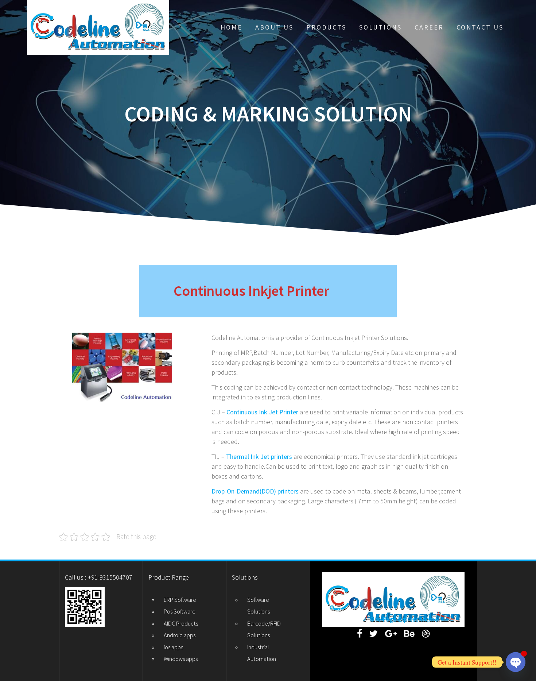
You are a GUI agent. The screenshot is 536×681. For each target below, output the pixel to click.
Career (429, 27)
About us (274, 27)
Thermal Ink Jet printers (259, 456)
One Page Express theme (404, 619)
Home (231, 27)
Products (326, 27)
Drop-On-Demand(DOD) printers (255, 491)
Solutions (380, 27)
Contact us (480, 27)
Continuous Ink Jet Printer (263, 412)
